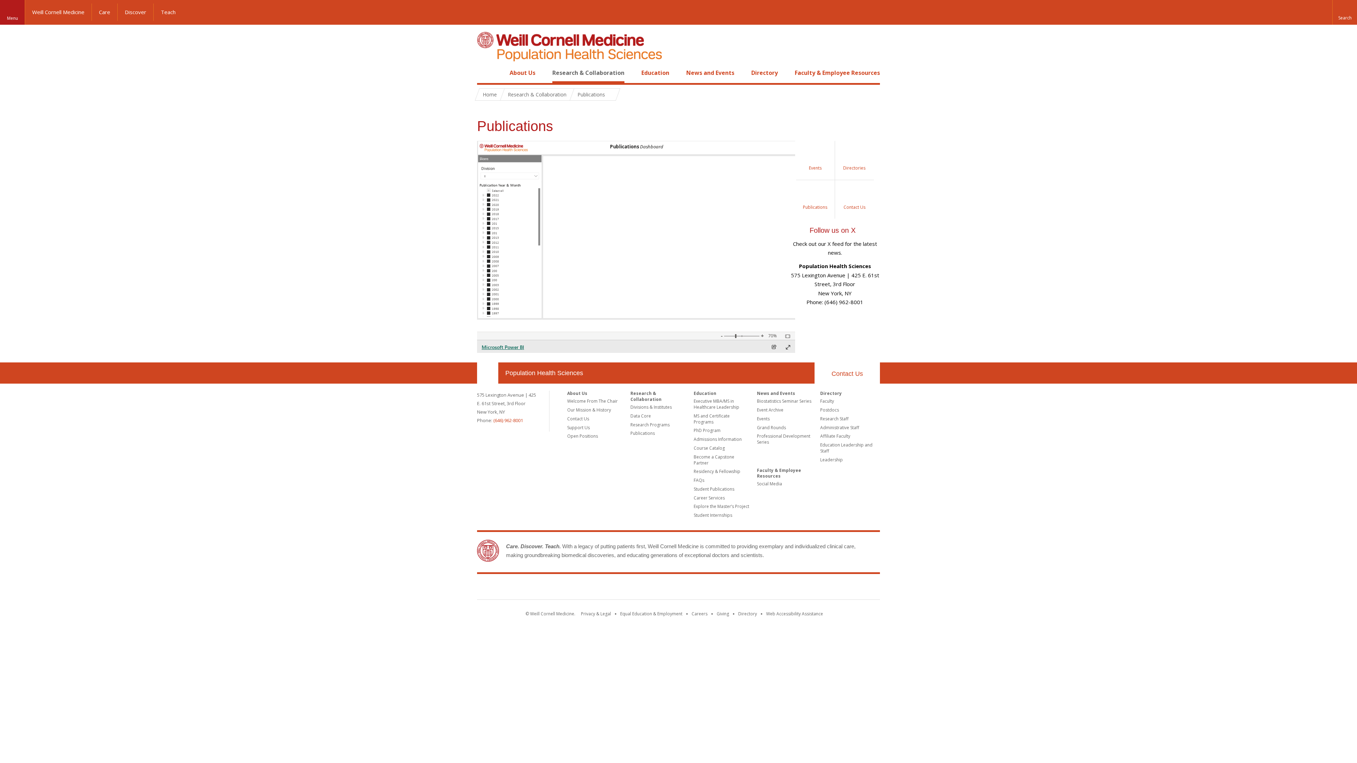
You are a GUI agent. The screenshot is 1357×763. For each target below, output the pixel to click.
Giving (723, 614)
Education (655, 73)
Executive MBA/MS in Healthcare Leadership (716, 404)
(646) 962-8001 (508, 420)
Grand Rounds (771, 428)
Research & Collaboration (588, 73)
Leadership (831, 460)
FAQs (699, 480)
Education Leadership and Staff (846, 448)
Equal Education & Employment (651, 614)
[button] (1344, 12)
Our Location (487, 373)
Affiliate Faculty (835, 436)
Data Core (640, 416)
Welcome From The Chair (592, 401)
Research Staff (834, 419)
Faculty (827, 401)
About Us (522, 73)
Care (104, 12)
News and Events (710, 73)
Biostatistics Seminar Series (784, 401)
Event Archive (770, 410)
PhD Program (707, 430)
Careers (699, 614)
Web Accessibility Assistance (794, 614)
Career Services (709, 498)
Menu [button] (12, 18)
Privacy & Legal (596, 614)
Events (763, 419)
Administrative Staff (839, 428)
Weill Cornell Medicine (58, 12)
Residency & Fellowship (717, 471)
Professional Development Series (783, 439)
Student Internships (713, 515)
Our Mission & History (589, 410)
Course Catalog (709, 448)
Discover (135, 12)
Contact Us (847, 373)
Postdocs (829, 410)
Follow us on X (833, 230)
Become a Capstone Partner (714, 460)
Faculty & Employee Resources (837, 73)
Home (485, 73)
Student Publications (714, 489)
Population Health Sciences (544, 373)
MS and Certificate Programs (712, 419)
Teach (168, 12)
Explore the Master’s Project (721, 506)
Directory (764, 73)
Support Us (578, 428)
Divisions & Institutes (651, 407)
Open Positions (582, 436)
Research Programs (650, 425)
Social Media (769, 484)
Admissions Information (718, 439)
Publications (642, 433)
